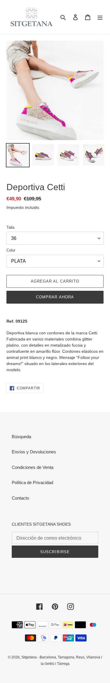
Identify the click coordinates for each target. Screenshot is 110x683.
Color (10, 250)
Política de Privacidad (32, 482)
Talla (10, 227)
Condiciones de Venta (32, 467)
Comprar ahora (55, 297)
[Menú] (100, 17)
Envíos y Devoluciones (34, 451)
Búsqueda (21, 436)
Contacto (20, 498)
